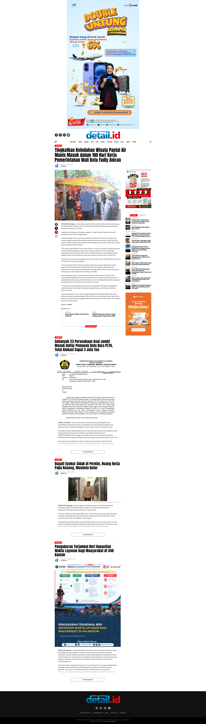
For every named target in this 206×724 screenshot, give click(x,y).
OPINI (97, 142)
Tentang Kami (114, 713)
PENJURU (103, 142)
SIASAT (122, 142)
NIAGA (92, 142)
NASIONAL (86, 142)
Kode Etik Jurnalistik (85, 713)
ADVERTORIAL (73, 142)
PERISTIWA (109, 142)
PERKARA (116, 142)
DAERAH (80, 142)
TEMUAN (134, 142)
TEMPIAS (128, 142)
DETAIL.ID (63, 166)
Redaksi (107, 713)
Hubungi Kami (122, 713)
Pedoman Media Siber (98, 713)
